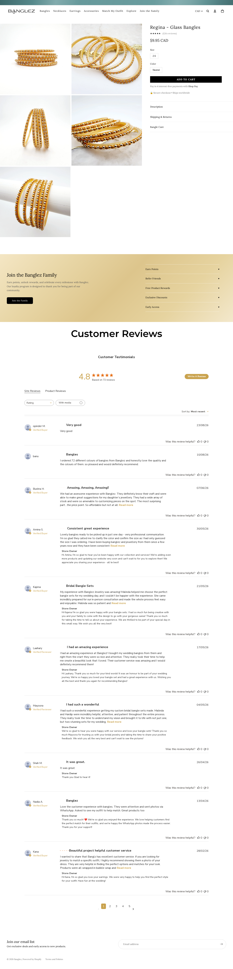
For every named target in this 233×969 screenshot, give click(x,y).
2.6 (154, 56)
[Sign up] (221, 944)
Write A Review (197, 376)
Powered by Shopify (32, 959)
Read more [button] (126, 505)
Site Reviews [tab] (32, 391)
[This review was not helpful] (205, 442)
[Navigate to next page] (134, 909)
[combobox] (39, 403)
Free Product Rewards (157, 288)
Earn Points (151, 269)
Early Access (152, 307)
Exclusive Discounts (156, 297)
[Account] (215, 11)
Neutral (156, 70)
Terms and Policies (54, 959)
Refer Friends (153, 278)
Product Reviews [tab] (55, 391)
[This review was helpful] (198, 442)
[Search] (208, 11)
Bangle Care (157, 127)
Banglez (17, 959)
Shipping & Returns (161, 116)
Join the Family (20, 300)
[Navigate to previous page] (99, 909)
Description (156, 106)
